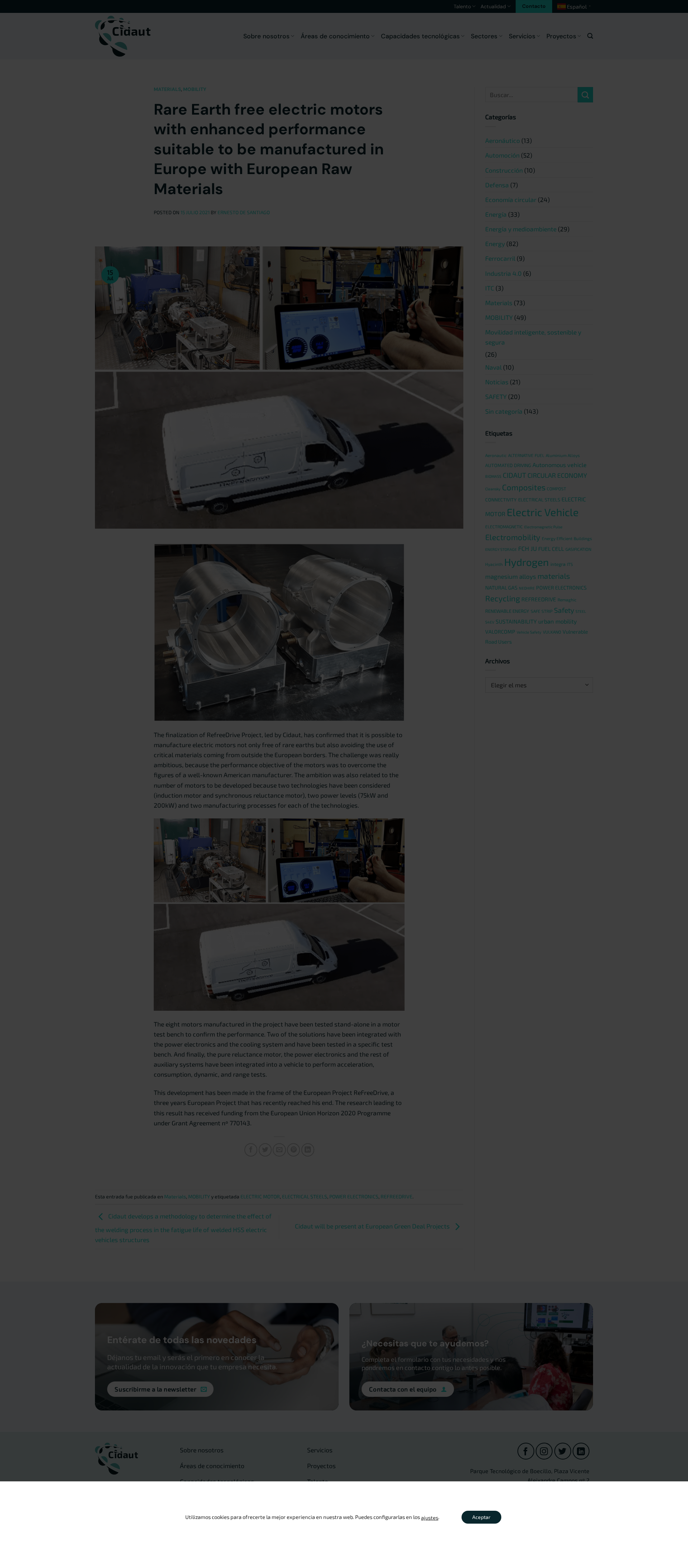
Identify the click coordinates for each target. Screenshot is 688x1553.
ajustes (429, 1517)
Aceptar (481, 1517)
